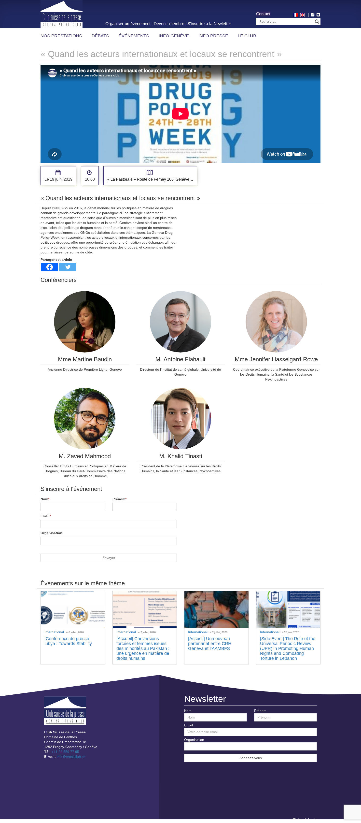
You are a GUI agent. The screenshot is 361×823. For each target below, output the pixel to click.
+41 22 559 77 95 (65, 752)
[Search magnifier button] (317, 21)
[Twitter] (67, 267)
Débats (100, 35)
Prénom (119, 499)
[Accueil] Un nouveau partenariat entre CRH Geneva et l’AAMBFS (209, 643)
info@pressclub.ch (71, 757)
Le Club (247, 35)
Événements (134, 35)
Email (46, 516)
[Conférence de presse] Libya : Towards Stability (68, 641)
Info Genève (174, 35)
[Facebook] (49, 267)
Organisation (51, 533)
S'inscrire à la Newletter (209, 23)
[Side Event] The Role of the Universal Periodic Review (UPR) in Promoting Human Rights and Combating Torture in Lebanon (287, 648)
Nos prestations (61, 35)
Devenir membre (169, 23)
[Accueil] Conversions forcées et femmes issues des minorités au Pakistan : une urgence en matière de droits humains (142, 648)
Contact (263, 14)
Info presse (213, 35)
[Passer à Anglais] (303, 14)
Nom (45, 499)
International (54, 632)
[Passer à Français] (296, 14)
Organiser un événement (128, 23)
